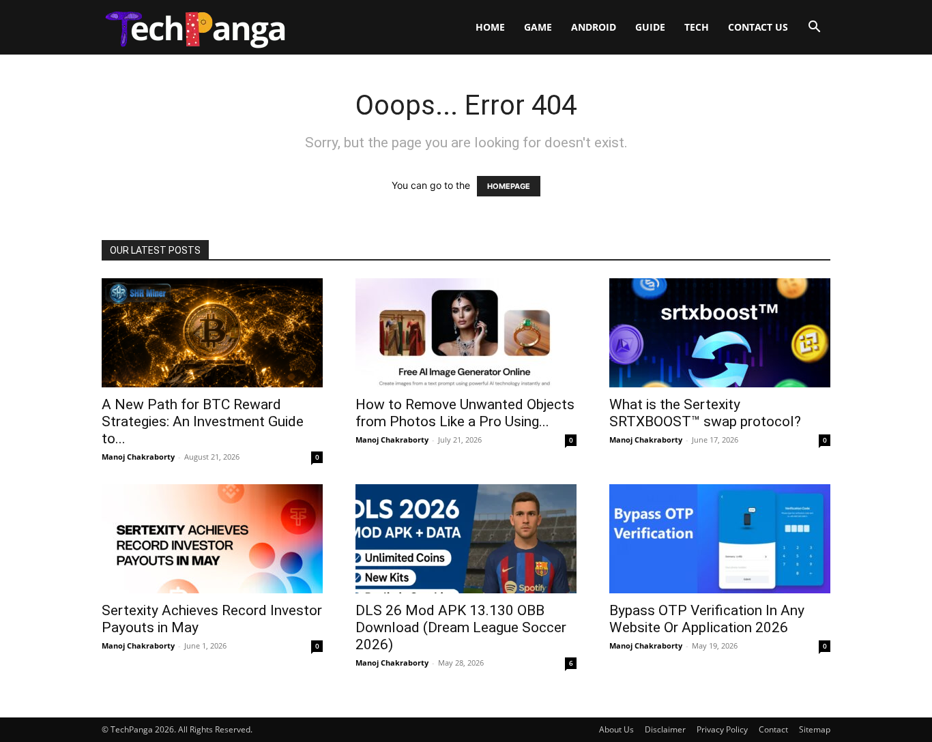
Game (538, 26)
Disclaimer (665, 729)
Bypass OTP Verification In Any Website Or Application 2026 (706, 619)
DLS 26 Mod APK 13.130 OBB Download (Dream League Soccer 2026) (460, 627)
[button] (814, 28)
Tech (696, 26)
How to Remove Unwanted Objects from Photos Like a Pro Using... (464, 413)
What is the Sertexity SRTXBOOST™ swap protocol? (705, 413)
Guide (650, 26)
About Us (616, 729)
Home (490, 26)
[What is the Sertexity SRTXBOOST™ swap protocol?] (719, 332)
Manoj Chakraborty (138, 456)
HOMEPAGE (508, 186)
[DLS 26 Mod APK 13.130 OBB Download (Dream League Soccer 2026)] (466, 538)
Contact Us (758, 26)
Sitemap (814, 729)
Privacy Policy (722, 729)
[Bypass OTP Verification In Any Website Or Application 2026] (719, 538)
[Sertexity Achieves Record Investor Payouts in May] (212, 538)
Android (593, 26)
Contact (773, 729)
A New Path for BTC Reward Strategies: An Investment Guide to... (203, 421)
